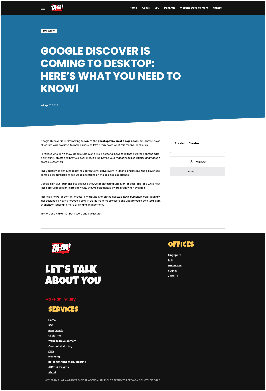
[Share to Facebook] (201, 171)
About (146, 8)
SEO (157, 8)
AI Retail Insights (58, 367)
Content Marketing (60, 346)
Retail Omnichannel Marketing (67, 362)
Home (133, 8)
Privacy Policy (138, 380)
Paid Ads (169, 8)
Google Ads (55, 330)
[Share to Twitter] (197, 171)
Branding (54, 356)
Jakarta (173, 276)
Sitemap (155, 380)
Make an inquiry (60, 299)
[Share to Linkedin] (206, 171)
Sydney (172, 271)
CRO (51, 351)
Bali (170, 260)
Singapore (174, 255)
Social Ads (54, 335)
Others (217, 8)
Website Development (194, 8)
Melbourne (174, 265)
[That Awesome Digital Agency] (60, 8)
